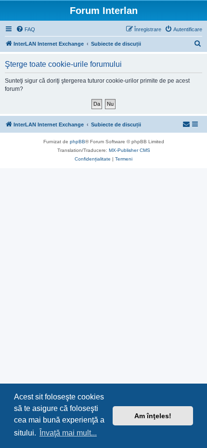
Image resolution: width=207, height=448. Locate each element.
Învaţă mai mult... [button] (68, 433)
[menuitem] (25, 29)
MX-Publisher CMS (129, 150)
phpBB (77, 141)
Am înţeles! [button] (152, 416)
